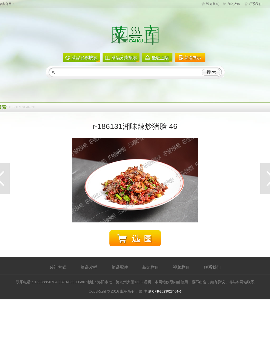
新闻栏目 (150, 267)
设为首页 (212, 4)
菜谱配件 (119, 267)
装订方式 (58, 267)
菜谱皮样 (88, 267)
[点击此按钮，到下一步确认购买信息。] (135, 245)
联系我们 (255, 4)
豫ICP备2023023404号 (164, 291)
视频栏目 (181, 267)
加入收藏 (234, 4)
